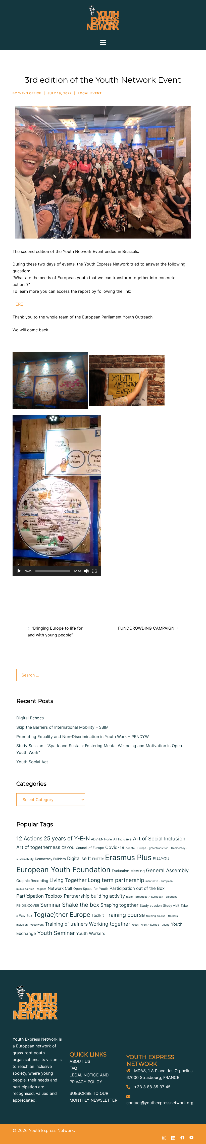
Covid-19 (114, 847)
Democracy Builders (50, 859)
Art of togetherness (38, 847)
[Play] (19, 571)
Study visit (171, 905)
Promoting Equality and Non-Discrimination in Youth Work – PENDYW (82, 736)
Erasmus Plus (128, 857)
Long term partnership (116, 880)
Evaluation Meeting (128, 871)
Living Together (67, 880)
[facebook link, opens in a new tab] (182, 1137)
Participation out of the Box (137, 888)
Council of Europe (90, 848)
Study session (151, 905)
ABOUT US (80, 1061)
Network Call (60, 888)
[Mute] (86, 571)
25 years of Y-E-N (67, 838)
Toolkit (97, 915)
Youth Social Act (32, 761)
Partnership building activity (94, 896)
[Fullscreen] (94, 571)
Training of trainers (66, 924)
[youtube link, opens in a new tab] (191, 1137)
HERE (18, 304)
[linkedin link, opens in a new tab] (173, 1137)
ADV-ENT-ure (101, 839)
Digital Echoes (30, 717)
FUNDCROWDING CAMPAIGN (146, 628)
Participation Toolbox (39, 896)
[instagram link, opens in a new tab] (164, 1137)
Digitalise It (79, 858)
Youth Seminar (56, 933)
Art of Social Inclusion (159, 838)
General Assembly (167, 870)
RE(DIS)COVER (27, 905)
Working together (109, 924)
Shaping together (119, 905)
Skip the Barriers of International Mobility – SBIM (63, 727)
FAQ (73, 1068)
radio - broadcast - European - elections (151, 896)
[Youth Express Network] (103, 19)
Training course (125, 915)
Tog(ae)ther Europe (61, 914)
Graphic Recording (32, 880)
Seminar (50, 904)
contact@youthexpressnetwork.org (159, 1102)
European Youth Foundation (63, 869)
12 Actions (29, 838)
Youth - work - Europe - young (150, 924)
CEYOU (68, 847)
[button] (57, 495)
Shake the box (80, 904)
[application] (57, 495)
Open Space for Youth (90, 889)
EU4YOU (161, 858)
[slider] (52, 571)
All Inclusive (122, 839)
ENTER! (98, 859)
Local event (90, 93)
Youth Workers (90, 933)
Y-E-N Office (29, 93)
